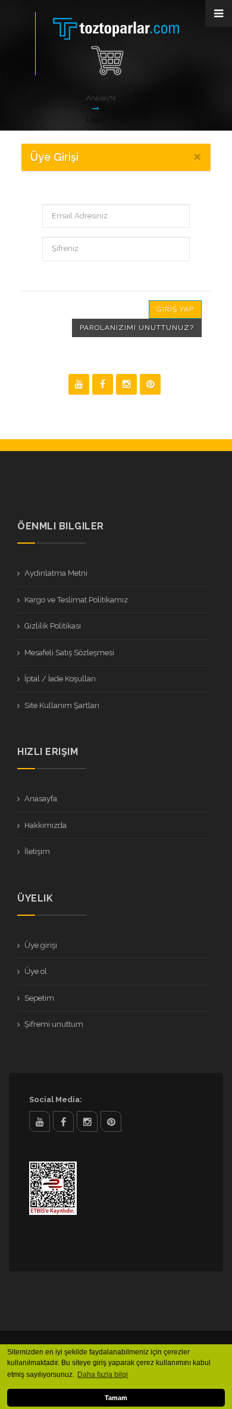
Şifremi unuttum (53, 1024)
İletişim (37, 851)
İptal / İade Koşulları (60, 678)
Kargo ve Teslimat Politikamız (76, 599)
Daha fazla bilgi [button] (102, 1374)
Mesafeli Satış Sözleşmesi (69, 652)
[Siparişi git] (107, 60)
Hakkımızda (45, 825)
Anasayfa (101, 98)
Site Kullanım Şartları (61, 705)
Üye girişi (40, 945)
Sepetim (39, 998)
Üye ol (35, 971)
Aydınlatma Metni (55, 573)
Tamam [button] (116, 1397)
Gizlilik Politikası (52, 625)
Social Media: (55, 1099)
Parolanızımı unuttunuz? (137, 327)
